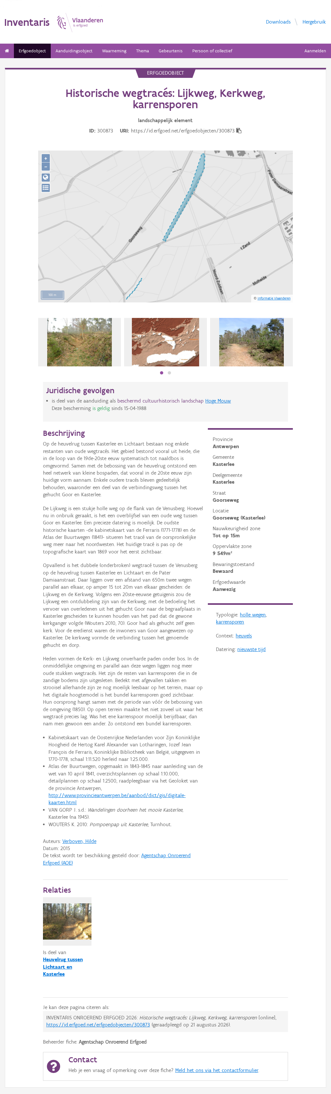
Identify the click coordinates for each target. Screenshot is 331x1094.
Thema (142, 51)
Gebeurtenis (171, 51)
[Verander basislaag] (46, 188)
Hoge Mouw (218, 401)
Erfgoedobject (32, 51)
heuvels (244, 636)
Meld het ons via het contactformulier (216, 1070)
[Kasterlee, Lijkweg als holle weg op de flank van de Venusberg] (79, 342)
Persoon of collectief (212, 51)
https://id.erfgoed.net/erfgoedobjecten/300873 (98, 1025)
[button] (162, 373)
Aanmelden (315, 51)
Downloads (278, 21)
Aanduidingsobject (74, 51)
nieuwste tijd (251, 649)
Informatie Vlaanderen (274, 298)
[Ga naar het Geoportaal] (46, 178)
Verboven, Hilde (79, 841)
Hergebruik (314, 21)
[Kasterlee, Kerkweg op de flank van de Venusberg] (251, 342)
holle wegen (253, 615)
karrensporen (230, 622)
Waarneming (114, 51)
